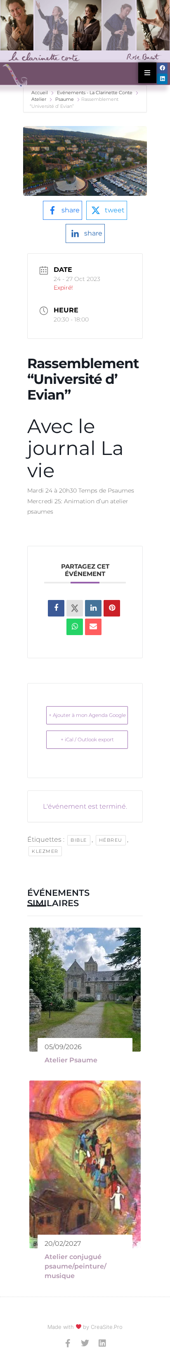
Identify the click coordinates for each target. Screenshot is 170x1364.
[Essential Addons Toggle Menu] (147, 72)
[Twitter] (85, 1343)
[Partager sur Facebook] (56, 608)
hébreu (111, 840)
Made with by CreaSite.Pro (85, 1327)
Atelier (38, 99)
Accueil (40, 92)
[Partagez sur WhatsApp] (74, 627)
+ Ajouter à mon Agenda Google (87, 715)
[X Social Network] (74, 608)
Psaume (64, 99)
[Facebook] (162, 68)
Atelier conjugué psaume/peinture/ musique (75, 1266)
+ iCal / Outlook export (87, 739)
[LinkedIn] (93, 608)
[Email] (93, 627)
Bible (79, 840)
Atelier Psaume (71, 1060)
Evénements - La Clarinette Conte (94, 92)
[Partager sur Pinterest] (112, 608)
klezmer (45, 851)
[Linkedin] (162, 79)
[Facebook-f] (68, 1343)
